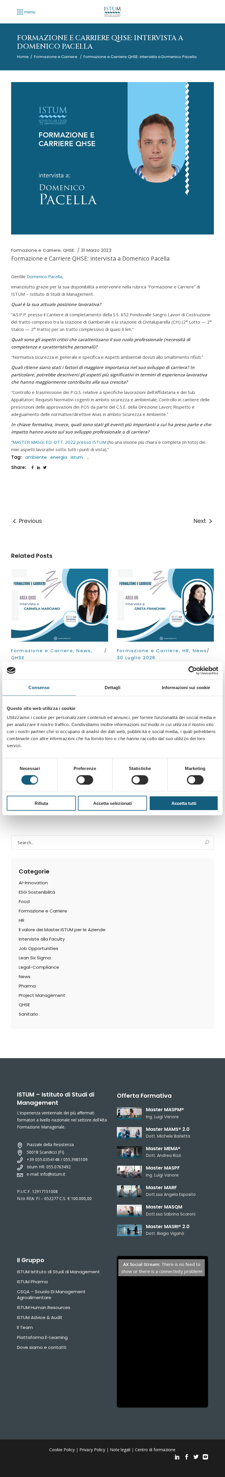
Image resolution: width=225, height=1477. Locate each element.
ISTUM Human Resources (43, 1307)
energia (58, 457)
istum (77, 457)
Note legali (120, 1449)
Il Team (25, 1327)
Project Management (42, 995)
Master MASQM (164, 1207)
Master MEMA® (163, 1148)
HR (186, 650)
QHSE (68, 250)
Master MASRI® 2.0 (168, 1226)
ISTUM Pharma (32, 1282)
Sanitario (28, 1014)
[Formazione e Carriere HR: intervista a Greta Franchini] (165, 605)
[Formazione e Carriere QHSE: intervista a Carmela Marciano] (59, 605)
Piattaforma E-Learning (42, 1337)
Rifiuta (41, 803)
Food (24, 901)
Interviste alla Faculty (42, 939)
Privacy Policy (92, 1449)
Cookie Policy (62, 1449)
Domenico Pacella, (45, 276)
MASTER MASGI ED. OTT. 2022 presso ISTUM (59, 442)
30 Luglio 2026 (136, 658)
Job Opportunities (38, 948)
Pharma (27, 986)
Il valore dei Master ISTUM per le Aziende (62, 930)
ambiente (36, 457)
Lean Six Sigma (35, 958)
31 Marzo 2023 (96, 250)
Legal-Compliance (39, 967)
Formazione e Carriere (55, 57)
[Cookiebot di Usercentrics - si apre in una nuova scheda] (192, 670)
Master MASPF (163, 1168)
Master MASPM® (165, 1109)
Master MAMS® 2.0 (168, 1129)
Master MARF (161, 1187)
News (83, 650)
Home (23, 57)
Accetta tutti (183, 803)
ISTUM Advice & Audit (39, 1317)
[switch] (84, 779)
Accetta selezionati (112, 803)
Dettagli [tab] (113, 687)
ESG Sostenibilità (37, 892)
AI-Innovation (33, 883)
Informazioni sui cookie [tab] (186, 687)
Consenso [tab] (39, 687)
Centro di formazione (155, 1449)
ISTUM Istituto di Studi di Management (58, 1272)
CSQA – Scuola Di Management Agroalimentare (51, 1295)
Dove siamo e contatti (41, 1347)
